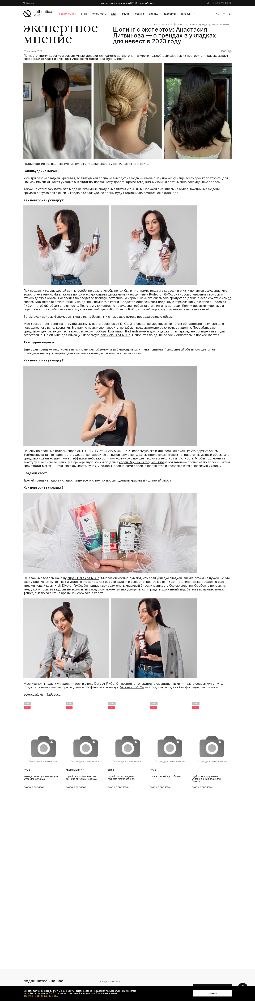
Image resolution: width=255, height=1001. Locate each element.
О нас (83, 13)
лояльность (99, 13)
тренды (203, 24)
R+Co (157, 24)
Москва (30, 3)
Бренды (154, 13)
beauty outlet (67, 13)
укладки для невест (220, 24)
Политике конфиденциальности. (40, 996)
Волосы (185, 13)
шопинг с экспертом (186, 24)
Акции (125, 13)
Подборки (169, 13)
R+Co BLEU (167, 24)
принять (212, 993)
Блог (113, 13)
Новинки (139, 13)
